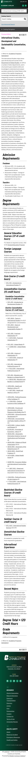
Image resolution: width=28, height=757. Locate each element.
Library (9, 706)
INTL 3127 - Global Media (14, 344)
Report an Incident (12, 735)
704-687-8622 (14, 676)
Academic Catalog (7, 5)
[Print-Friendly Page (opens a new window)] (24, 35)
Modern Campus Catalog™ (18, 756)
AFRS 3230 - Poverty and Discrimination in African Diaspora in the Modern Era (15, 410)
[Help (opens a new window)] (26, 35)
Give (8, 708)
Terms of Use (11, 719)
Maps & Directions (12, 696)
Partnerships (10, 711)
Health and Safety (12, 740)
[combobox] (14, 11)
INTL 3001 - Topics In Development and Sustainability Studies (14, 327)
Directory (9, 703)
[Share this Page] (22, 35)
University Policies (12, 722)
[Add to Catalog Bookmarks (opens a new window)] (20, 35)
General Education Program (16, 245)
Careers (9, 714)
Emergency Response (13, 737)
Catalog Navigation (9, 29)
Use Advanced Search (8, 24)
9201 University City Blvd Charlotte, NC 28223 (14, 668)
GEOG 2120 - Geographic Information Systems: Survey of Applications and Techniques (16, 436)
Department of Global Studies (10, 63)
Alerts (8, 732)
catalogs (6, 751)
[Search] (25, 19)
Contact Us (10, 716)
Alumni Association (12, 693)
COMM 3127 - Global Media (17, 347)
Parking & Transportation (11, 699)
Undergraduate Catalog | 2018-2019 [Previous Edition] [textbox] (14, 11)
